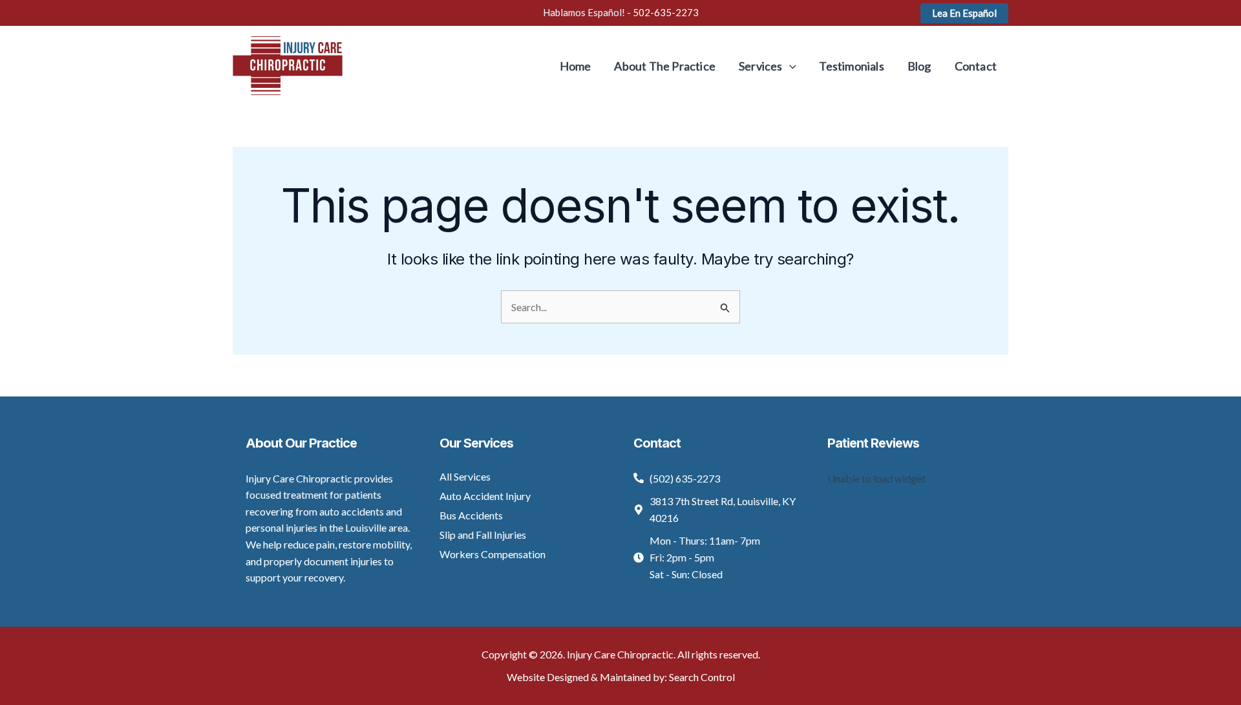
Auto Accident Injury (485, 496)
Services (761, 66)
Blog (919, 66)
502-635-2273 (666, 12)
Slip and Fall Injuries (483, 534)
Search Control (702, 677)
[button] (964, 13)
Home (575, 66)
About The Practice (665, 66)
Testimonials (851, 66)
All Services (465, 476)
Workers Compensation (493, 554)
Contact (976, 66)
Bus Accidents (471, 515)
